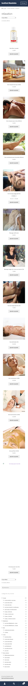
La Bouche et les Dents (9, 630)
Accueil (4, 8)
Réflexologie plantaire (9, 655)
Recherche (14, 683)
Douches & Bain (8, 636)
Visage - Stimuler (8, 616)
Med (4, 627)
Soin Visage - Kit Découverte (11, 609)
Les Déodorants (8, 646)
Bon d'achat (7, 666)
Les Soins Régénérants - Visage (11, 625)
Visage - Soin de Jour (9, 614)
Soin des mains (8, 662)
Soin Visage (7, 657)
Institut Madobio (9, 3)
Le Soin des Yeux (8, 604)
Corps (4, 634)
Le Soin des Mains (8, 641)
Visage (4, 598)
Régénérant (5, 621)
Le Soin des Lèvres (8, 602)
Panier (21, 682)
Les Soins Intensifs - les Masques (12, 607)
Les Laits (6, 650)
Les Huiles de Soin (8, 648)
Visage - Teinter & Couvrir (10, 618)
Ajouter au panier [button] (14, 54)
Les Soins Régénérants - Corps (11, 623)
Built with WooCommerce (8, 678)
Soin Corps (7, 659)
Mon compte (4, 683)
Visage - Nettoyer (8, 611)
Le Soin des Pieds (8, 643)
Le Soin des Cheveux (9, 639)
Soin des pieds (8, 664)
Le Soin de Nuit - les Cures (10, 600)
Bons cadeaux (6, 653)
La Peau (6, 632)
